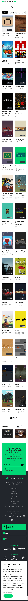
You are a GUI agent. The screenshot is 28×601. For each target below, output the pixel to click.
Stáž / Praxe (14, 496)
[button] (22, 426)
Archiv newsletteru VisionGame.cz (14, 506)
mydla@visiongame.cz (14, 513)
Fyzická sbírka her (14, 501)
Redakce (14, 491)
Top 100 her (14, 503)
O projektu (14, 488)
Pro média (14, 498)
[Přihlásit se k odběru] (22, 465)
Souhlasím (8, 596)
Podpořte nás (14, 493)
